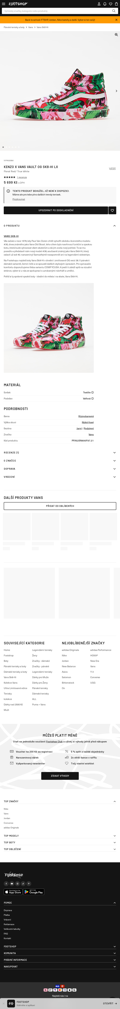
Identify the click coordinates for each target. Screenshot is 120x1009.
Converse (95, 677)
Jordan (65, 660)
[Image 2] (6, 147)
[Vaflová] (92, 398)
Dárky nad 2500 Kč (13, 704)
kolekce (8, 699)
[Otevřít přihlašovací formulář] (99, 4)
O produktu (12, 225)
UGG (92, 682)
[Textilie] (92, 392)
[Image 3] (9, 147)
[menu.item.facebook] (6, 883)
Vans (91, 434)
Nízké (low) (88, 422)
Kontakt (7, 938)
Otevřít (108, 1003)
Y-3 (92, 671)
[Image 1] (3, 147)
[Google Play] (33, 892)
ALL (34, 699)
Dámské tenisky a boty (15, 671)
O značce (10, 460)
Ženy (34, 655)
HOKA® (94, 655)
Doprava (9, 468)
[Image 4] (12, 147)
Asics (65, 671)
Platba (7, 914)
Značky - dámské (41, 660)
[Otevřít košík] (116, 4)
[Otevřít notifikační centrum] (105, 4)
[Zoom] (116, 34)
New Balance (69, 666)
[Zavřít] (116, 19)
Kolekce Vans (10, 682)
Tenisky (8, 693)
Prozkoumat (18, 199)
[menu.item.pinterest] (28, 883)
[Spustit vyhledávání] (114, 11)
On (63, 688)
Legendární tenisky (42, 649)
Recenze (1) (11, 452)
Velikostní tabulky (12, 928)
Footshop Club (54, 741)
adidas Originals (70, 649)
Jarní (79, 428)
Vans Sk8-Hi (11, 236)
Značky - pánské (40, 666)
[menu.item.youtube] (11, 883)
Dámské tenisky (40, 693)
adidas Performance (100, 649)
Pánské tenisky (40, 688)
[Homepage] (60, 875)
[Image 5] (15, 147)
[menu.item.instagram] (17, 883)
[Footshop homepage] (18, 4)
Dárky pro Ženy (40, 682)
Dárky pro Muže (40, 677)
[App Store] (13, 892)
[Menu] (3, 4)
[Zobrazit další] (116, 91)
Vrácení (9, 476)
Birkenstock (68, 682)
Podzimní (89, 428)
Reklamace (9, 924)
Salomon (66, 677)
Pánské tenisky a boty (15, 666)
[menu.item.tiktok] (23, 883)
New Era (94, 660)
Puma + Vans (38, 704)
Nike (64, 655)
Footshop (9, 655)
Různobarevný (86, 416)
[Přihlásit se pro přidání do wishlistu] (112, 210)
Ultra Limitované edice (15, 688)
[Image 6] (18, 147)
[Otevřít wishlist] (110, 4)
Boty (6, 660)
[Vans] (112, 169)
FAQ (6, 933)
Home (7, 649)
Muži (6, 709)
